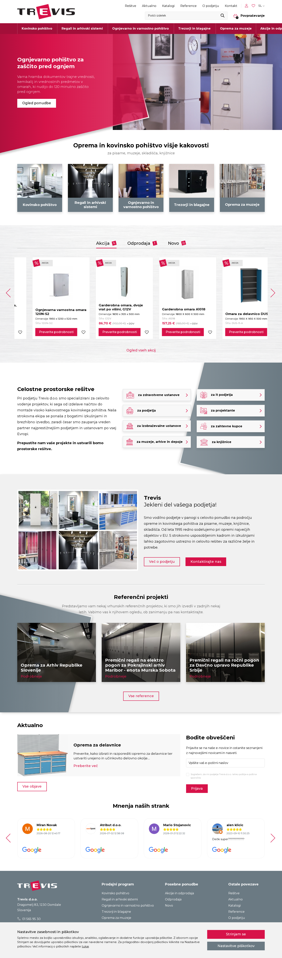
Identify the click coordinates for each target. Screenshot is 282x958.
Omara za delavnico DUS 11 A (235, 314)
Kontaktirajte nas (205, 562)
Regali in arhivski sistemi (120, 899)
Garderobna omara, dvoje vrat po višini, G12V (106, 307)
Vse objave (32, 786)
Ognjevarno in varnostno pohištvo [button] (140, 28)
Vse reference (141, 696)
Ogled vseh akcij (141, 350)
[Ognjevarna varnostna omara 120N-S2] (46, 283)
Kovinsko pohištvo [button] (37, 28)
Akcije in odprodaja (179, 893)
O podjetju (210, 6)
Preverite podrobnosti (41, 332)
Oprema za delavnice (97, 745)
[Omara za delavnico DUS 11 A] (236, 285)
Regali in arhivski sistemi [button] (82, 28)
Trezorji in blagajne (116, 911)
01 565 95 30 (31, 919)
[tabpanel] (141, 82)
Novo (174, 243)
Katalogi (168, 6)
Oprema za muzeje (236, 28)
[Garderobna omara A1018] (172, 283)
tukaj (85, 946)
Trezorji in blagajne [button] (194, 28)
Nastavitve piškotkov (236, 946)
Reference (188, 6)
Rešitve (130, 6)
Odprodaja (139, 243)
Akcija (103, 243)
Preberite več (85, 766)
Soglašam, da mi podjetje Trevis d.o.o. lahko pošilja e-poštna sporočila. (224, 776)
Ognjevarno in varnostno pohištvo (128, 905)
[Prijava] (247, 5)
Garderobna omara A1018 (168, 309)
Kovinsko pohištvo (115, 893)
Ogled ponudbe (36, 103)
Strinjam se (236, 934)
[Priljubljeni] (254, 6)
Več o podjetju (162, 562)
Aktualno (149, 6)
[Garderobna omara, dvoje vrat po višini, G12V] (109, 281)
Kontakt (231, 6)
